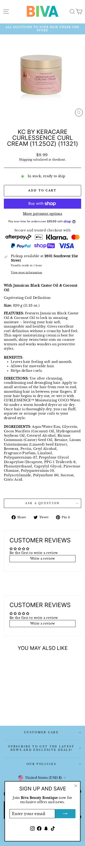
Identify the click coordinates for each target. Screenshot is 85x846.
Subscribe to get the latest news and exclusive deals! (41, 748)
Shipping (25, 159)
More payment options (42, 214)
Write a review (42, 559)
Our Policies (41, 764)
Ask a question (42, 503)
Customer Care (41, 732)
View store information (26, 272)
